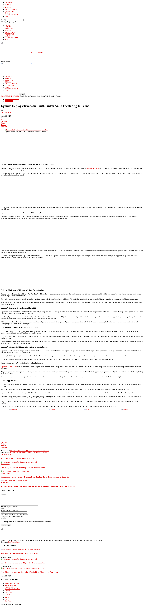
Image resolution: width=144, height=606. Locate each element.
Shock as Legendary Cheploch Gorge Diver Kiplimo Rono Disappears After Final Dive (35, 477)
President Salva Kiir (92, 168)
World (8, 594)
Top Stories (8, 2)
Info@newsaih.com (14, 542)
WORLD (8, 8)
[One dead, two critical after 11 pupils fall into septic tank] (19, 462)
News (6, 16)
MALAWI (8, 4)
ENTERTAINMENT (11, 15)
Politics (8, 592)
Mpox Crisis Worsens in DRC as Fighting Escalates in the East (29, 451)
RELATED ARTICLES (9, 458)
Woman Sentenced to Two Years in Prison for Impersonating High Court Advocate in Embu (38, 486)
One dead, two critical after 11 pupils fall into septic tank (23, 468)
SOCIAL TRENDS (11, 9)
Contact (7, 13)
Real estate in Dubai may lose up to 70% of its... (20, 553)
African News (9, 6)
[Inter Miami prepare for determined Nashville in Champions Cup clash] (23, 568)
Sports (8, 590)
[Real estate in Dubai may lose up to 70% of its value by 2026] (20, 549)
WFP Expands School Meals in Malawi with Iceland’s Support (27, 452)
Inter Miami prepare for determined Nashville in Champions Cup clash (29, 572)
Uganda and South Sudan (9, 367)
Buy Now (8, 601)
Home (3, 96)
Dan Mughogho (6, 112)
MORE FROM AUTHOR (25, 458)
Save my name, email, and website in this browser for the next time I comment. (27, 522)
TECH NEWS (9, 11)
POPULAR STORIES (12, 96)
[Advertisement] (46, 57)
